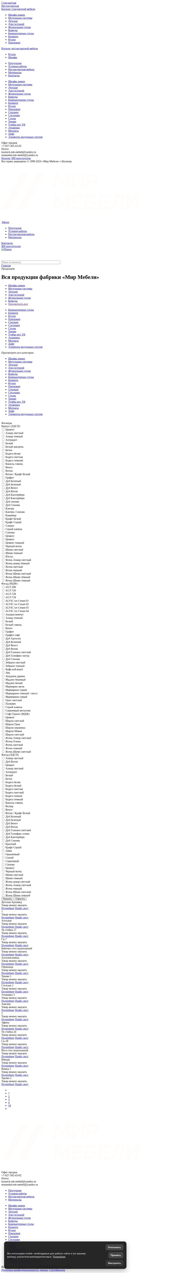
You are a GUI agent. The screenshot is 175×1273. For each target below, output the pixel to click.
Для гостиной (16, 24)
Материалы (15, 72)
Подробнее (7, 908)
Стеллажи (14, 115)
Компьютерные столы (21, 33)
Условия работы (17, 66)
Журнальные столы (19, 27)
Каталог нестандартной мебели (19, 48)
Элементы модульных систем (25, 136)
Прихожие (14, 42)
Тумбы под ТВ (16, 124)
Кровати (13, 36)
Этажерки (14, 127)
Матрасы (13, 130)
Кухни (12, 39)
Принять (116, 1255)
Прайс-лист (21, 908)
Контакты (14, 75)
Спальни (13, 112)
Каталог (6, 158)
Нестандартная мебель (21, 69)
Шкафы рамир (16, 14)
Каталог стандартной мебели (18, 9)
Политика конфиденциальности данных (24, 1270)
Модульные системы (20, 17)
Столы (12, 118)
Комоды (13, 30)
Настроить (114, 1263)
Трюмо (12, 121)
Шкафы (12, 57)
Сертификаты (57, 1270)
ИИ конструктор (21, 158)
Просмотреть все (18, 304)
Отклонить (114, 1247)
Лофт (11, 133)
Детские (13, 21)
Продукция (14, 63)
